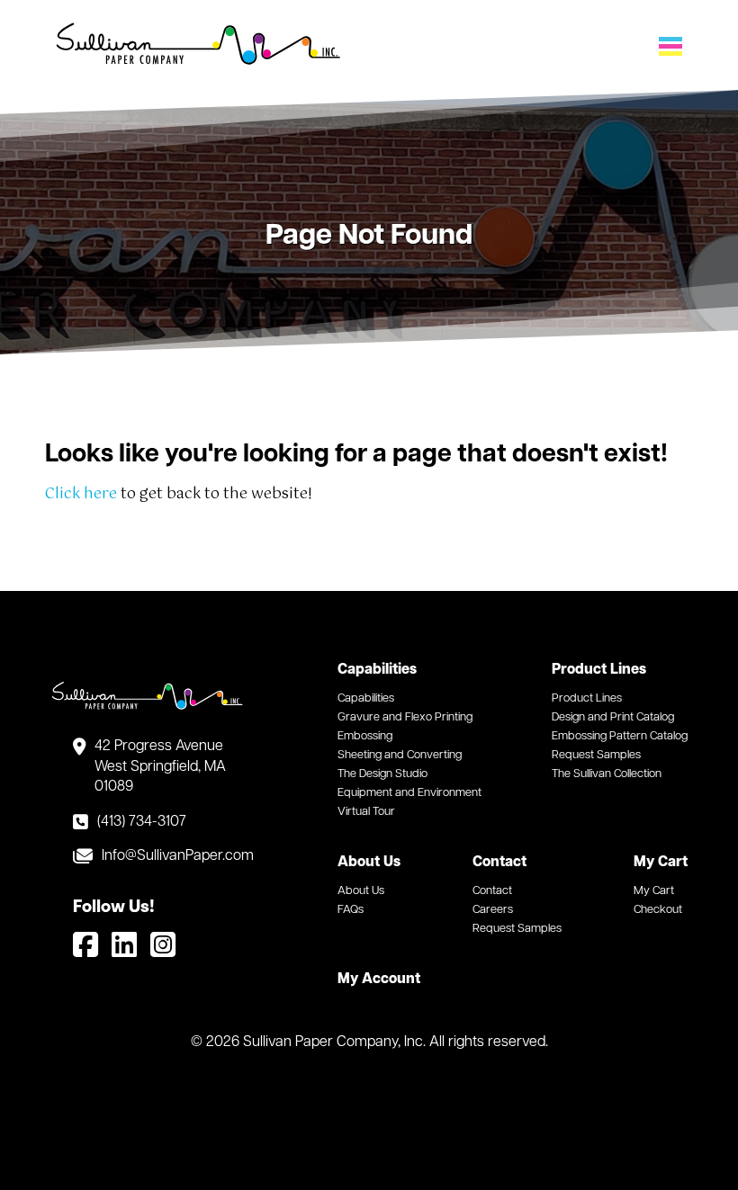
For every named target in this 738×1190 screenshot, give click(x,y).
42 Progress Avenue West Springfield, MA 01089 (160, 766)
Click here (81, 494)
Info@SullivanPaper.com (173, 856)
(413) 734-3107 (141, 822)
